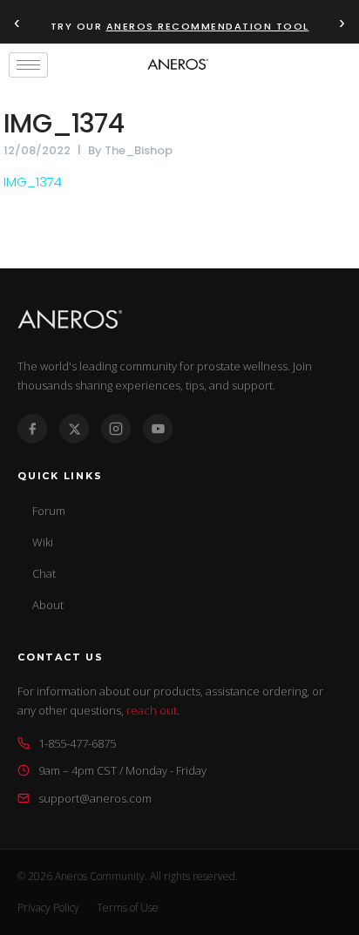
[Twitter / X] (74, 429)
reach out (151, 710)
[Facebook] (32, 429)
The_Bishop (139, 150)
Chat (44, 573)
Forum (48, 510)
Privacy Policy (48, 907)
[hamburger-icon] (28, 65)
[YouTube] (158, 429)
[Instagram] (116, 429)
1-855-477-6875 (77, 743)
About (48, 605)
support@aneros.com (95, 798)
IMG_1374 (63, 123)
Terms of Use (128, 907)
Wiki (42, 542)
